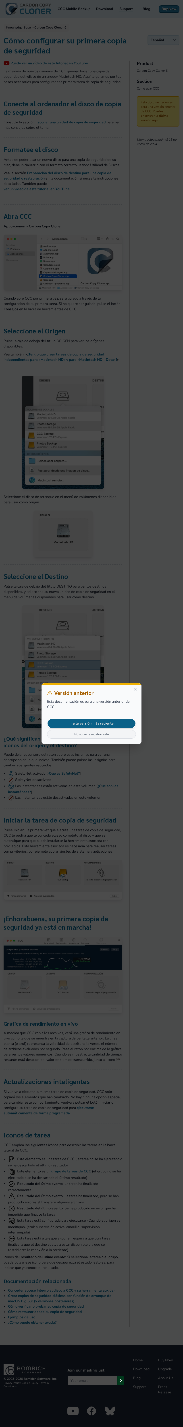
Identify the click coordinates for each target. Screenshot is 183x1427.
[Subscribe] (120, 1380)
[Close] (135, 689)
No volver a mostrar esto (91, 734)
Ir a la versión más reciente (91, 723)
